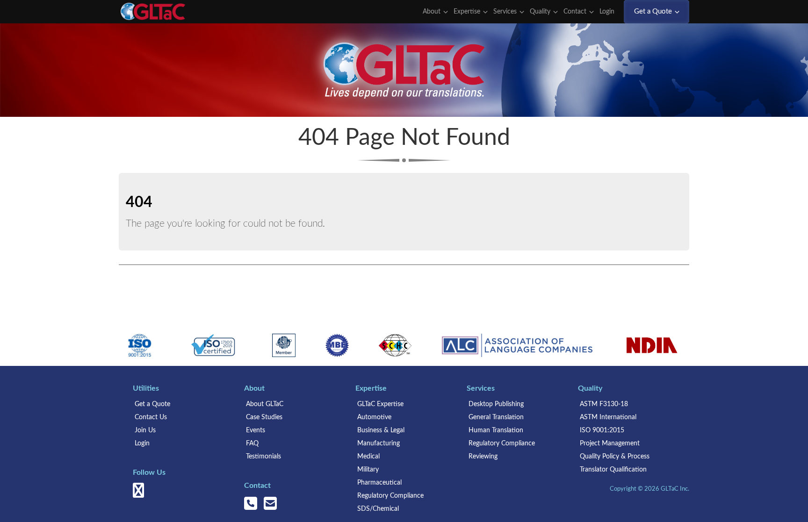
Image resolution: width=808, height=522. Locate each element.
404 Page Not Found (404, 138)
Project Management (610, 443)
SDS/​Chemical (378, 509)
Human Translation (496, 430)
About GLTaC (264, 404)
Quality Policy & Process (614, 456)
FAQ (252, 443)
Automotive (374, 417)
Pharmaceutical (379, 482)
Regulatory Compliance (390, 496)
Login (607, 11)
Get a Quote (152, 404)
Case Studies (264, 417)
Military (368, 469)
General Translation (496, 417)
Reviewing (483, 456)
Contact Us (151, 417)
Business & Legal (380, 430)
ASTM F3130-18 (604, 404)
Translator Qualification (613, 469)
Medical (368, 456)
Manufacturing (378, 443)
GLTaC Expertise (380, 404)
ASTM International (608, 417)
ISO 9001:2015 (602, 430)
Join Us (145, 430)
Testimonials (263, 456)
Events (255, 430)
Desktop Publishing (496, 404)
